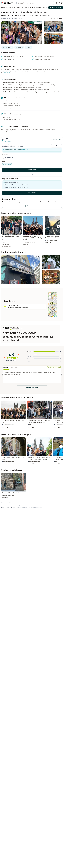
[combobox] (34, 3)
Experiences (4, 7)
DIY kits (18, 7)
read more (7, 72)
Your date (5, 154)
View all (37, 256)
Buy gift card (32, 193)
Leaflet (55, 316)
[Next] (58, 226)
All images (38, 23)
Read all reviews (32, 387)
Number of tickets (7, 145)
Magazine (33, 7)
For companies (25, 7)
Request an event (55, 7)
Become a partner (41, 7)
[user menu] (59, 3)
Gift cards (12, 7)
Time (3, 161)
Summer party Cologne (7, 502)
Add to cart (32, 170)
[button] (52, 303)
